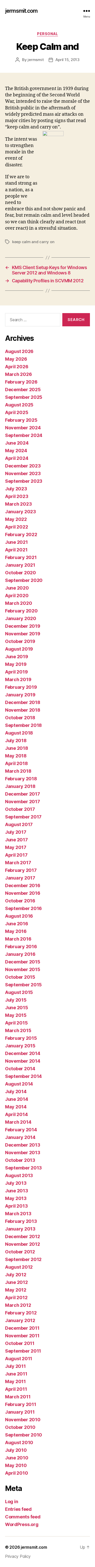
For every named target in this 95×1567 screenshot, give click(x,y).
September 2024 (23, 435)
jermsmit (36, 59)
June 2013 (16, 1190)
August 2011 (18, 1358)
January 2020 (20, 618)
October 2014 (20, 1068)
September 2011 (23, 1351)
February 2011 (20, 1404)
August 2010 (19, 1442)
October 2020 (20, 572)
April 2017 (16, 855)
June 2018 (16, 748)
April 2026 (16, 366)
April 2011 (16, 1389)
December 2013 (22, 1145)
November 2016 (22, 893)
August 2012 (19, 1267)
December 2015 (22, 961)
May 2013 (16, 1198)
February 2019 (21, 687)
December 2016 (22, 885)
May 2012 (15, 1290)
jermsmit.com (21, 10)
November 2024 (23, 427)
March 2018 (18, 771)
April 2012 (16, 1297)
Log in (11, 1501)
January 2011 (20, 1412)
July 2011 (15, 1366)
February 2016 (21, 946)
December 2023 (23, 465)
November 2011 (22, 1335)
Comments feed (23, 1516)
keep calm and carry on (33, 241)
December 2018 (22, 702)
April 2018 (16, 763)
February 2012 (21, 1312)
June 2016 (16, 923)
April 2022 (16, 527)
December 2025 (23, 389)
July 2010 (16, 1450)
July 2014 (16, 1091)
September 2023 (23, 481)
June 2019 (16, 656)
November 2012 (22, 1244)
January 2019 (20, 694)
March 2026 (18, 374)
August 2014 (19, 1084)
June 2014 (16, 1099)
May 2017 (15, 847)
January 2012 (20, 1320)
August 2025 (19, 404)
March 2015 (18, 1030)
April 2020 (16, 595)
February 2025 (21, 420)
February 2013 (21, 1221)
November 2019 (22, 633)
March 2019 (18, 679)
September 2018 (23, 725)
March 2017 (18, 862)
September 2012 (23, 1259)
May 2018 (16, 755)
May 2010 (16, 1465)
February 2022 (21, 534)
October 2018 (20, 717)
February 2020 (21, 610)
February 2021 (21, 557)
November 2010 (23, 1419)
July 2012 (15, 1274)
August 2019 (19, 649)
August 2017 (19, 824)
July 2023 (16, 488)
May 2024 (16, 450)
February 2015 (21, 1038)
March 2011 (17, 1396)
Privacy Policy (18, 1556)
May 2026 (16, 359)
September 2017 (23, 816)
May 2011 (15, 1381)
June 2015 (16, 1007)
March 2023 (18, 504)
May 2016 (16, 931)
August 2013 (19, 1175)
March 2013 (18, 1213)
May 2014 (16, 1106)
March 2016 (18, 939)
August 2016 (19, 916)
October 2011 (19, 1343)
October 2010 (20, 1427)
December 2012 (22, 1236)
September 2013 (23, 1167)
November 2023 (23, 473)
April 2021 (16, 549)
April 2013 (16, 1206)
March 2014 (18, 1122)
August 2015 (19, 992)
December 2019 (22, 626)
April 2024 (16, 458)
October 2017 (20, 809)
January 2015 (20, 1045)
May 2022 (16, 519)
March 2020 (18, 603)
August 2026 (19, 351)
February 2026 (21, 382)
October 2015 (20, 977)
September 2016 (23, 908)
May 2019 (16, 664)
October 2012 (20, 1251)
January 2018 (20, 786)
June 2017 (16, 839)
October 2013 (20, 1160)
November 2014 (22, 1061)
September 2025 (23, 397)
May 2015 (16, 1015)
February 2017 (21, 870)
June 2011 (16, 1373)
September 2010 (23, 1435)
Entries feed (18, 1509)
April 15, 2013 (67, 59)
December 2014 (22, 1053)
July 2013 (16, 1183)
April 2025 (16, 412)
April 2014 (16, 1114)
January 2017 (20, 878)
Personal (47, 34)
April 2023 (16, 496)
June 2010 (16, 1457)
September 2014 (23, 1076)
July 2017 (15, 832)
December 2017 (22, 794)
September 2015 (23, 984)
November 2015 (22, 969)
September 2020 (24, 580)
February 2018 (21, 778)
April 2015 (16, 1023)
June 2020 (17, 588)
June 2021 (16, 542)
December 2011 (22, 1328)
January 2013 (20, 1229)
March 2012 (18, 1305)
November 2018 (22, 710)
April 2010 (16, 1473)
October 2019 (20, 641)
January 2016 (20, 954)
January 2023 (20, 511)
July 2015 (16, 1000)
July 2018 (16, 740)
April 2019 (16, 672)
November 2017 (22, 801)
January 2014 (20, 1137)
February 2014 (21, 1129)
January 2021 (20, 565)
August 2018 (19, 733)
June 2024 (17, 443)
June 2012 (16, 1282)
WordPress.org (22, 1524)
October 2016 (20, 900)
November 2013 (22, 1152)
